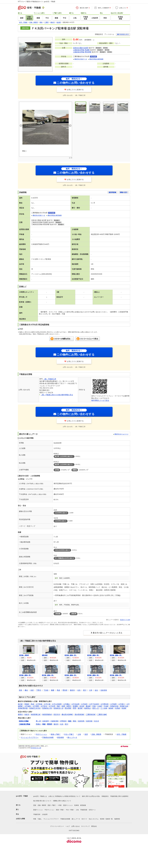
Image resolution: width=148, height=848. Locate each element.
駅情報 (105, 48)
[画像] (108, 107)
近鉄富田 (45, 721)
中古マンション (41, 734)
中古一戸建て (69, 734)
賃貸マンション (68, 805)
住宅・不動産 (121, 734)
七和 (90, 690)
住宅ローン (92, 810)
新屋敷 (75, 706)
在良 (79, 690)
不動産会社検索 (48, 737)
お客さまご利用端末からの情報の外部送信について (64, 796)
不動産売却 (36, 814)
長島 (20, 690)
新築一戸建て (55, 734)
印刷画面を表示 (124, 34)
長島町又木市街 (35, 708)
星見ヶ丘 (95, 708)
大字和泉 (39, 704)
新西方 (68, 706)
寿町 (58, 706)
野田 (74, 708)
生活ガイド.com (125, 620)
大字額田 (113, 704)
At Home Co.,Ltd (36, 748)
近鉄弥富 (89, 721)
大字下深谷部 (94, 704)
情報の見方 (123, 192)
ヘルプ (68, 826)
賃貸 (86, 734)
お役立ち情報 (20, 818)
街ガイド (84, 819)
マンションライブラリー (30, 737)
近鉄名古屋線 (78, 48)
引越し (40, 819)
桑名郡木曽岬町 (67, 714)
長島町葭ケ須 (58, 708)
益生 (96, 690)
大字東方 (121, 704)
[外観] (94, 107)
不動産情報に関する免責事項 (119, 796)
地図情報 (117, 819)
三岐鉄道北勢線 (78, 50)
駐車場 (76, 805)
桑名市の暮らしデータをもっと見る (107, 633)
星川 (84, 690)
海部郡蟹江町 (36, 714)
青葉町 (26, 704)
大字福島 (27, 706)
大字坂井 (84, 704)
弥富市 (26, 714)
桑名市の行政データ (80, 59)
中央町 (106, 706)
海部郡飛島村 (47, 714)
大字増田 (35, 706)
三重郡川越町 (102, 714)
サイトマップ (85, 826)
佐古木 (96, 721)
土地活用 (44, 814)
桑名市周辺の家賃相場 (96, 59)
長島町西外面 (23, 708)
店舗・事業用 (96, 734)
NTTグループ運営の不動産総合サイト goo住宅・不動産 (36, 1)
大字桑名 (66, 704)
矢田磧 (117, 708)
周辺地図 (93, 56)
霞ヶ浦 (38, 721)
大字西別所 (104, 704)
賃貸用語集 (112, 192)
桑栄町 (88, 706)
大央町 (99, 706)
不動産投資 (83, 810)
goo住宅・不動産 (22, 796)
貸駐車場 (44, 655)
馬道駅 (87, 50)
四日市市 (57, 714)
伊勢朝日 (63, 721)
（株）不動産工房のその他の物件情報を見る (57, 395)
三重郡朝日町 (91, 714)
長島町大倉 (124, 706)
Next (70, 125)
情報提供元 (105, 796)
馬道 (58, 690)
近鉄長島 (103, 690)
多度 (32, 690)
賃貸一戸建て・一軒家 (55, 805)
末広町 (81, 706)
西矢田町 (68, 708)
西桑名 (38, 724)
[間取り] (45, 127)
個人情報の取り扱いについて (42, 801)
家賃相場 (60, 737)
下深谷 (46, 690)
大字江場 (47, 704)
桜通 (63, 706)
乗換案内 (98, 48)
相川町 (20, 704)
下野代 (38, 690)
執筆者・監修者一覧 (106, 819)
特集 (34, 819)
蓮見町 (80, 708)
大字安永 (44, 706)
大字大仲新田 (57, 704)
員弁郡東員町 (79, 714)
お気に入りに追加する (75, 89)
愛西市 (20, 714)
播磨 (52, 690)
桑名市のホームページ (121, 434)
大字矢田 (52, 706)
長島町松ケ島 (47, 708)
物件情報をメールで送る (100, 400)
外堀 (94, 706)
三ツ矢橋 (103, 708)
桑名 (26, 690)
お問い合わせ (75, 826)
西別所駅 (88, 52)
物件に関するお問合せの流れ (91, 796)
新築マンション (38, 810)
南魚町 (111, 708)
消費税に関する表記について (62, 801)
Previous (21, 125)
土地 (79, 734)
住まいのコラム (94, 819)
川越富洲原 (54, 721)
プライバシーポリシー (57, 826)
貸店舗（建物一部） (71, 655)
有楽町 (124, 708)
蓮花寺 (72, 690)
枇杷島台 (87, 708)
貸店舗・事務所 (24, 655)
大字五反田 (75, 704)
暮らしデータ (72, 737)
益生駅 (85, 48)
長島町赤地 (114, 706)
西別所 (65, 690)
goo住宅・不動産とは (40, 796)
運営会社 (94, 826)
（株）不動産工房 (49, 379)
